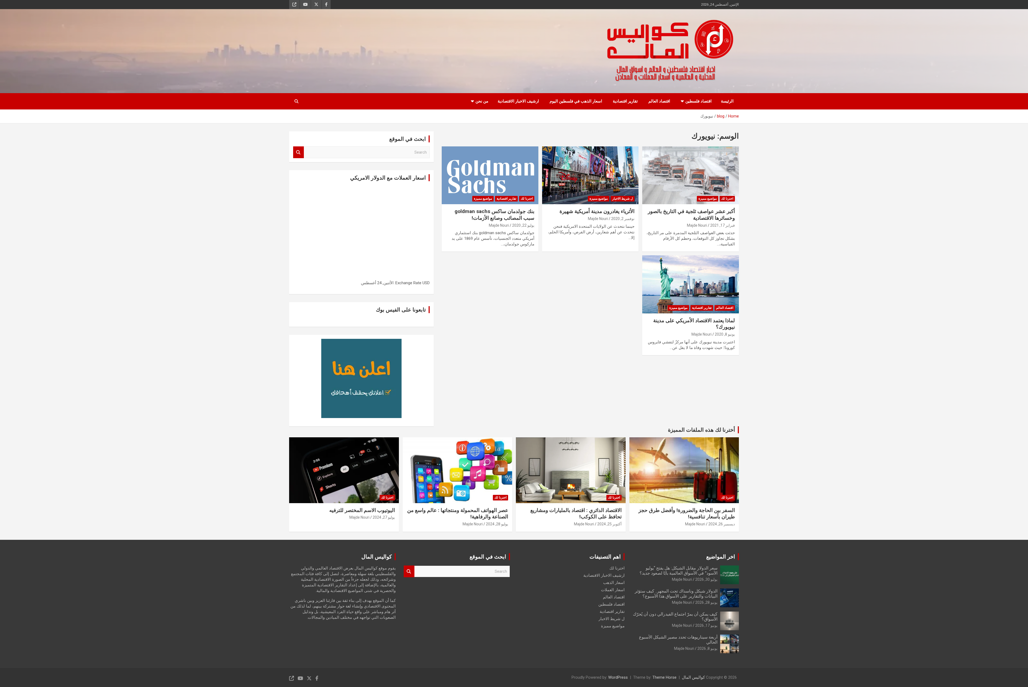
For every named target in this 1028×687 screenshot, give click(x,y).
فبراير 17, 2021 (722, 225)
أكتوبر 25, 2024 (609, 524)
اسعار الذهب (614, 582)
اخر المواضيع (720, 556)
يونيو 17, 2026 (706, 625)
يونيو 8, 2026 (707, 648)
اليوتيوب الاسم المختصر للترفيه (362, 510)
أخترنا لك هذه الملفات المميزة (701, 430)
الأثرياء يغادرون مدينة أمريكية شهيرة (597, 211)
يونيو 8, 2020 (725, 334)
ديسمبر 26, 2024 (721, 524)
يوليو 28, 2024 (497, 524)
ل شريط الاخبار (622, 198)
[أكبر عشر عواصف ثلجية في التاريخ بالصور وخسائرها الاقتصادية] (690, 175)
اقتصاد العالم (659, 101)
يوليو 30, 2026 (706, 579)
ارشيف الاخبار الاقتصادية (518, 101)
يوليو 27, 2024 (384, 517)
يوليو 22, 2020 (523, 225)
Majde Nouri (697, 225)
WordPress (618, 677)
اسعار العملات (613, 589)
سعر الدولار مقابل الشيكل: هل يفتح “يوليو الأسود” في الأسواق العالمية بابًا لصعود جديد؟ (678, 570)
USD (426, 282)
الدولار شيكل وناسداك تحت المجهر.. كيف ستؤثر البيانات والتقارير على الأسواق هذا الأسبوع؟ (676, 594)
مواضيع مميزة (707, 198)
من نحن (481, 101)
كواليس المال (693, 677)
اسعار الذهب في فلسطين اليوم (576, 101)
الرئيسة (727, 101)
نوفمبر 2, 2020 (622, 219)
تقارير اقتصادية (625, 101)
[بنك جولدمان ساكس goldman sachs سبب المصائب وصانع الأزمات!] (490, 175)
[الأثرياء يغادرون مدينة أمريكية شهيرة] (590, 175)
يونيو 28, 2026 (706, 602)
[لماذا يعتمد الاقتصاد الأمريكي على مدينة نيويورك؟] (690, 284)
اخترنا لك (727, 198)
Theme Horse (664, 677)
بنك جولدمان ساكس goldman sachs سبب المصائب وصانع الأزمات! (494, 214)
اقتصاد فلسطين (698, 101)
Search (298, 152)
